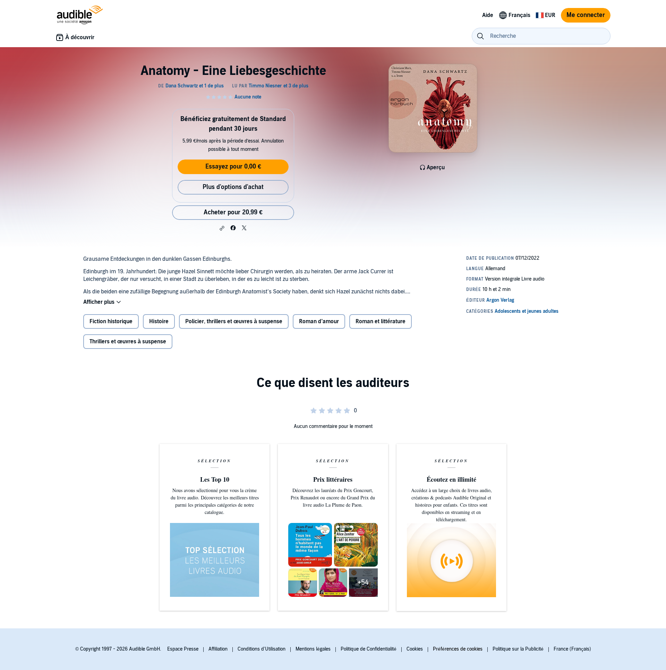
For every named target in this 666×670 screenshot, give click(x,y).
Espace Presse (182, 649)
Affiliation (218, 649)
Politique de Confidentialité (368, 649)
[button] (222, 228)
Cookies (415, 649)
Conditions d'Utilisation (261, 649)
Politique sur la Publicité (518, 649)
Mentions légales (313, 649)
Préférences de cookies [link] (458, 649)
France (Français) (572, 649)
